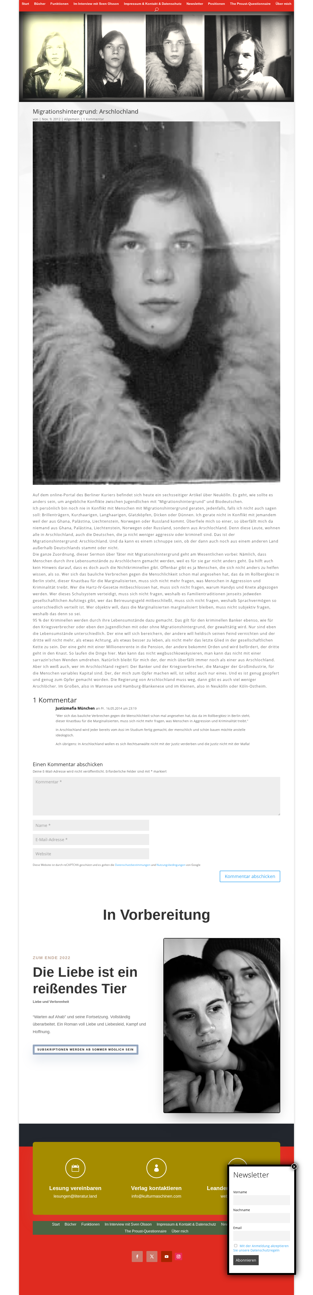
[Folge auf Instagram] (178, 1256)
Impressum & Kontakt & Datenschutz (152, 3)
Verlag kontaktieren (156, 1188)
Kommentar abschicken (250, 876)
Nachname (241, 1210)
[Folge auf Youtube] (166, 1256)
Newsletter (195, 3)
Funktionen (59, 3)
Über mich (283, 3)
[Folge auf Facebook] (137, 1256)
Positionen (216, 3)
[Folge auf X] (151, 1256)
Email (237, 1228)
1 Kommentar (93, 119)
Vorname (240, 1192)
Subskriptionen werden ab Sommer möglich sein (85, 1049)
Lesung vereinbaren (75, 1188)
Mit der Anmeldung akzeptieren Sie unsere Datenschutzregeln (261, 1248)
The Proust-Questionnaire (250, 3)
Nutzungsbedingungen (170, 865)
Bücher (39, 3)
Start (25, 3)
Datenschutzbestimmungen (132, 865)
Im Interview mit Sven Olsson (96, 3)
